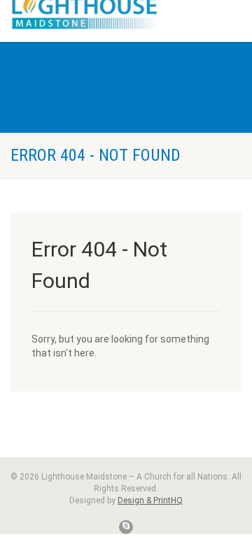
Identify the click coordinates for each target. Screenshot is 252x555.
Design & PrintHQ (150, 500)
